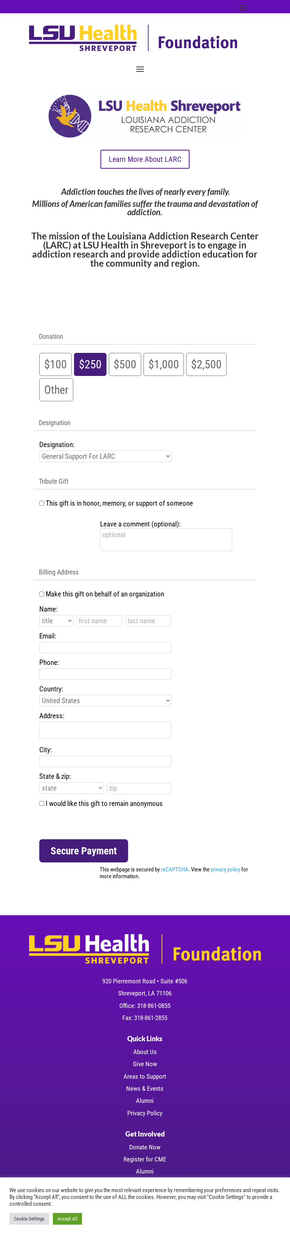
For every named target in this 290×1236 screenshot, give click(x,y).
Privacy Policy (144, 1113)
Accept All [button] (67, 1219)
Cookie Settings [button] (29, 1219)
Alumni (145, 1100)
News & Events (145, 1088)
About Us (145, 1052)
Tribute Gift (53, 481)
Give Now (145, 1064)
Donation (51, 336)
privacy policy (225, 869)
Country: (51, 689)
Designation (55, 423)
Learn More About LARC (145, 159)
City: (45, 749)
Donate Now (144, 1147)
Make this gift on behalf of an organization (105, 594)
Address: (51, 715)
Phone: (49, 662)
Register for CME (144, 1159)
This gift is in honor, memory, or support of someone (119, 503)
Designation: (56, 444)
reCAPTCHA (174, 869)
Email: (47, 636)
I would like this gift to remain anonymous (104, 803)
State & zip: (55, 776)
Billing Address (59, 572)
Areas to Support (144, 1076)
